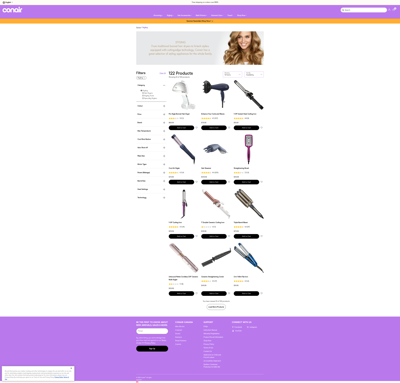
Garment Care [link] (216, 15)
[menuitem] (158, 15)
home (138, 27)
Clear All (163, 73)
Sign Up (152, 349)
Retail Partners (180, 341)
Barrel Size (141, 181)
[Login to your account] (389, 10)
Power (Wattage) (144, 173)
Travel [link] (229, 15)
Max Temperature (144, 131)
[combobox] (364, 9)
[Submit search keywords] (343, 9)
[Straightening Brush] (249, 149)
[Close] (71, 368)
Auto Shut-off (143, 148)
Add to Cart (181, 128)
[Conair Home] (12, 9)
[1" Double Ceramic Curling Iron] (216, 204)
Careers (178, 344)
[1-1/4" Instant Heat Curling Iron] (249, 95)
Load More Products (216, 307)
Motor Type (142, 164)
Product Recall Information (213, 337)
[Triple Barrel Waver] (249, 204)
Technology (142, 198)
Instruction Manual (210, 330)
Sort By (248, 73)
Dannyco (178, 337)
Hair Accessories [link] (184, 15)
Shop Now (207, 341)
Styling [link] (169, 15)
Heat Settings (143, 189)
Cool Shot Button (144, 139)
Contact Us (208, 351)
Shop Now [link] (241, 15)
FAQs (206, 326)
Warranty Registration (211, 333)
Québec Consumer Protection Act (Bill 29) (212, 366)
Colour (140, 106)
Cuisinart (178, 330)
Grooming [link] (157, 15)
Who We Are (179, 326)
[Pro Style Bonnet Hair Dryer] (184, 95)
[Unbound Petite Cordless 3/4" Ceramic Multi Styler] (184, 258)
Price (139, 114)
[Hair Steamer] (216, 149)
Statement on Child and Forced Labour (212, 356)
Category (141, 85)
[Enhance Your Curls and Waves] (216, 95)
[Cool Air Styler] (184, 149)
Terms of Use (208, 348)
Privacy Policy (150, 343)
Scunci (177, 333)
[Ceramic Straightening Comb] (216, 258)
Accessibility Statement (212, 361)
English (8, 2)
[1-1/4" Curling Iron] (184, 204)
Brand (140, 123)
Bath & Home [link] (201, 15)
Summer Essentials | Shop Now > (199, 21)
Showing (227, 73)
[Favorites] (196, 128)
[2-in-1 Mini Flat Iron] (249, 258)
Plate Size (141, 156)
